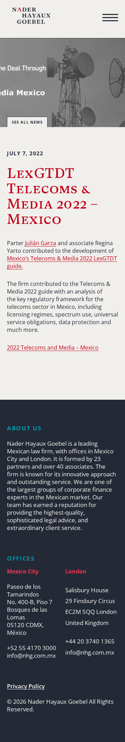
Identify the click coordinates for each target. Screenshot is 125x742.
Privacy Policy (26, 686)
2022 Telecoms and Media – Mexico (53, 347)
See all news (27, 122)
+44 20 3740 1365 (90, 641)
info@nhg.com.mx (31, 655)
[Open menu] (110, 17)
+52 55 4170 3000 (31, 648)
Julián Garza (40, 243)
